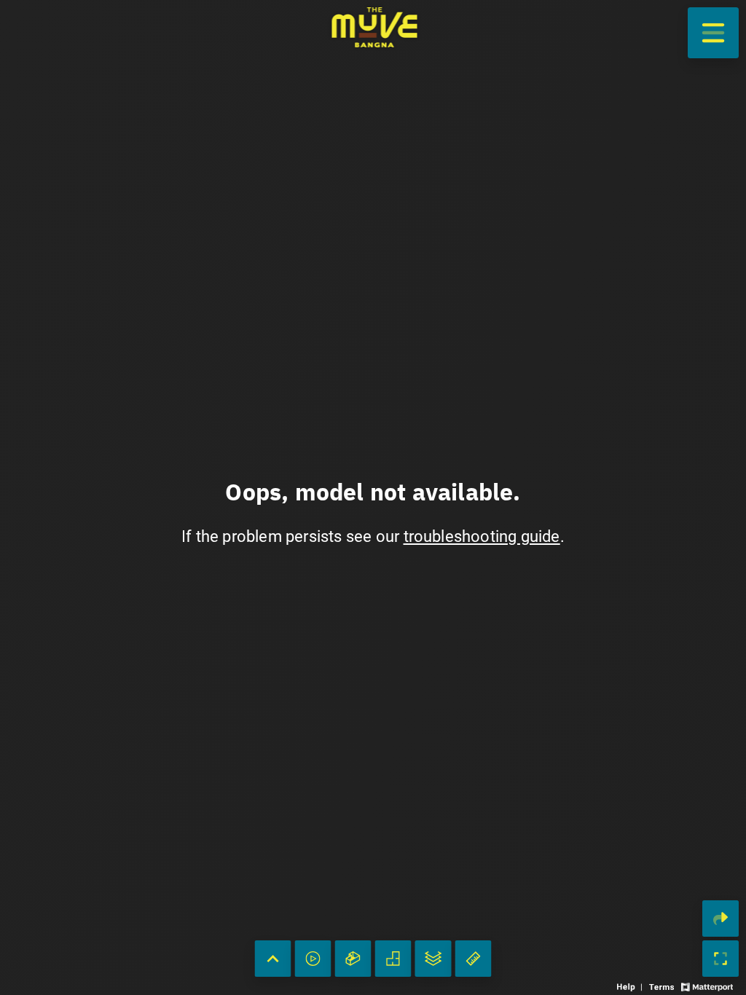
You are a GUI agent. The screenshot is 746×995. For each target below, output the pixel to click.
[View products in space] (713, 32)
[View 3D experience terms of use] (663, 985)
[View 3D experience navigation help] (631, 985)
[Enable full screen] (720, 958)
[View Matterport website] (707, 985)
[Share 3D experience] (720, 918)
